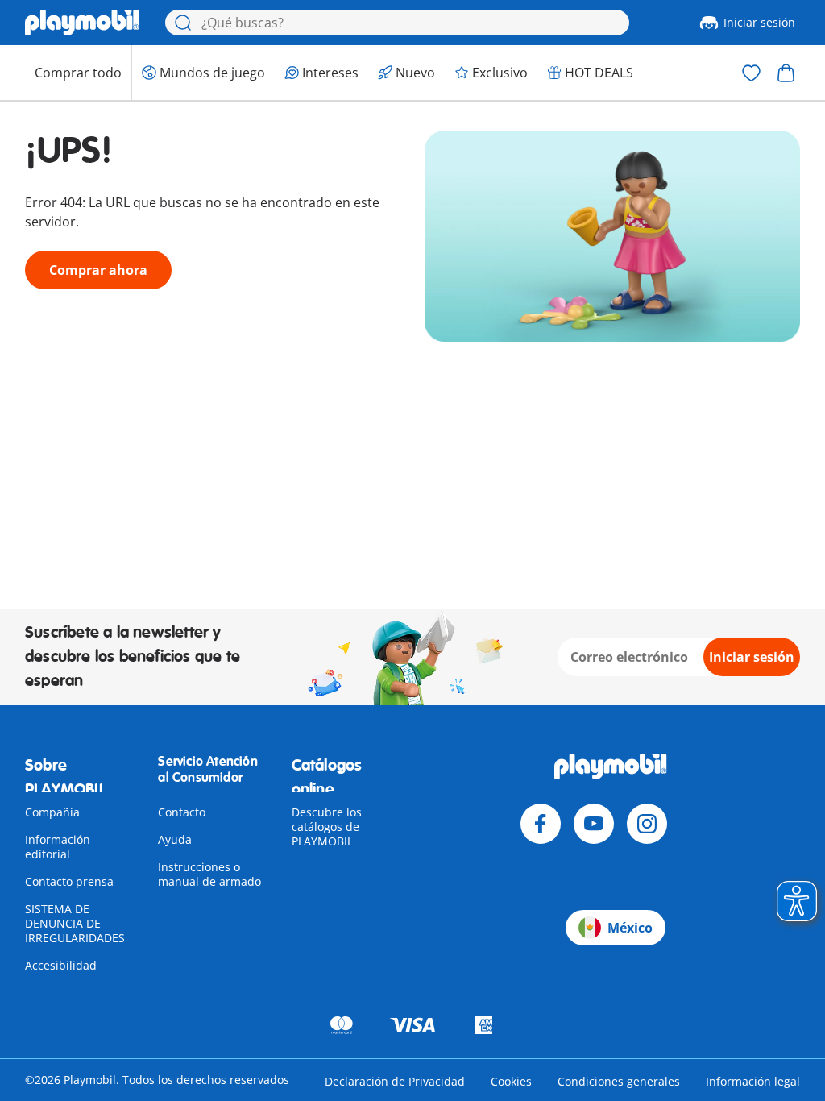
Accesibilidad (61, 965)
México (630, 928)
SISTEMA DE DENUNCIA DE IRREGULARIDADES (75, 923)
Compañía (52, 812)
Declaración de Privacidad (395, 1081)
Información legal (753, 1081)
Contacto (181, 812)
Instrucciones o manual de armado (209, 874)
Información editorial (57, 847)
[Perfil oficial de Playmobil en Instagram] (647, 824)
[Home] (82, 22)
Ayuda (175, 839)
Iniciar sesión (759, 22)
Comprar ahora (98, 270)
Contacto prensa (69, 881)
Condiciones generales (619, 1081)
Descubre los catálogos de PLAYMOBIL (327, 826)
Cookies (511, 1081)
